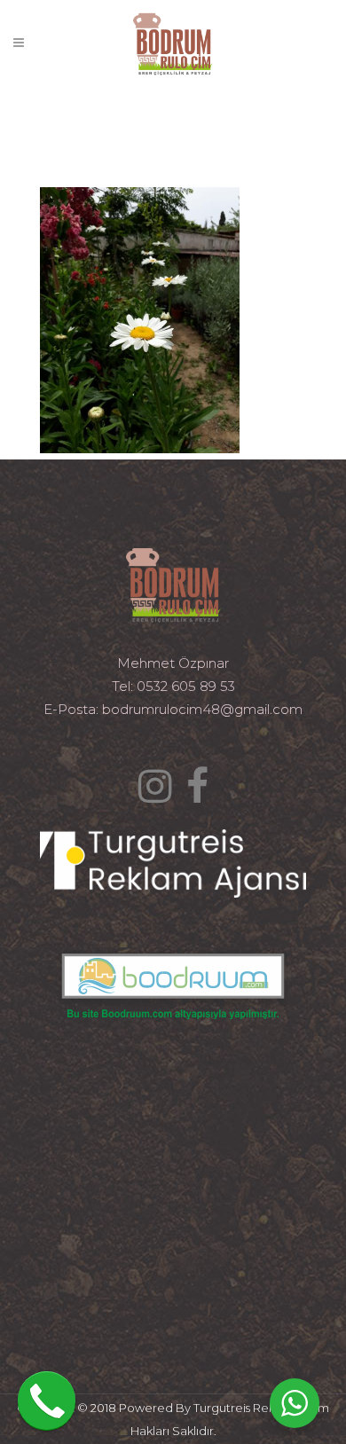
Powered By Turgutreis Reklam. (209, 1408)
